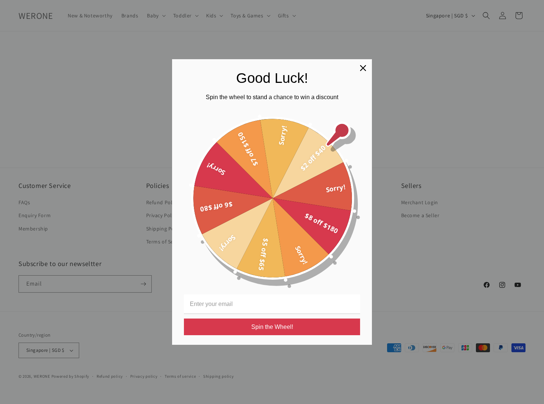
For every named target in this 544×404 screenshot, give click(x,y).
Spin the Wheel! (272, 327)
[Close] (363, 68)
